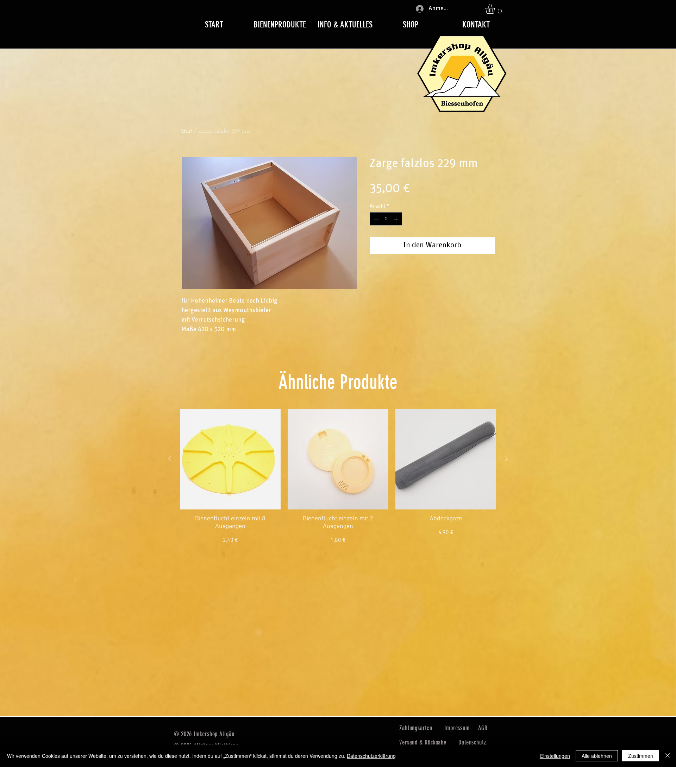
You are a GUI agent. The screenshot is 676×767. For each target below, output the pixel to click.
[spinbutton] (386, 219)
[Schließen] (667, 755)
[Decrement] (375, 219)
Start (187, 131)
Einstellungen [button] (555, 755)
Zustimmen (640, 755)
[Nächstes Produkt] (506, 459)
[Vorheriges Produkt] (169, 459)
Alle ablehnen (597, 755)
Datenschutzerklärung (371, 755)
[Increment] (396, 219)
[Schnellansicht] (230, 459)
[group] (338, 476)
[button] (496, 9)
